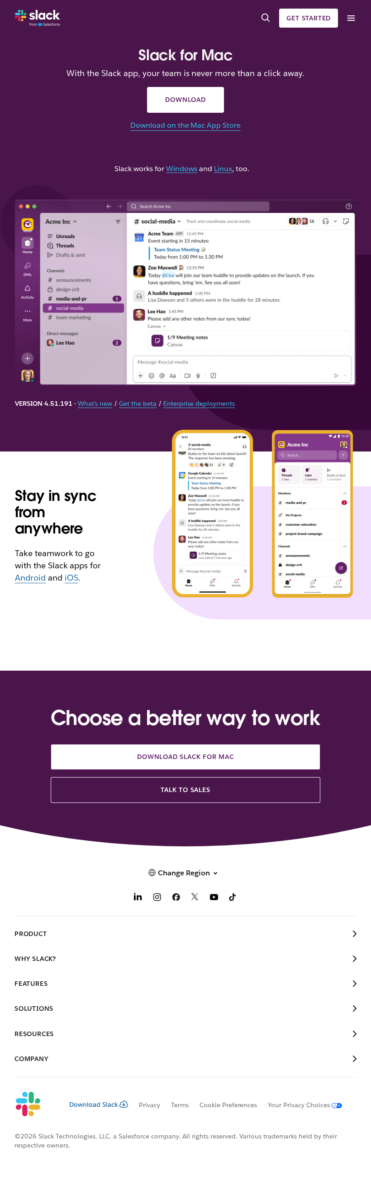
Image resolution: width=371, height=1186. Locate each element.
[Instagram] (157, 898)
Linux (223, 169)
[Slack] (37, 18)
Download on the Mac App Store (185, 125)
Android (30, 577)
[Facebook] (176, 898)
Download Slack (93, 1104)
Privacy (149, 1105)
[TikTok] (233, 898)
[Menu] (350, 18)
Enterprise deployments (199, 403)
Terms (180, 1105)
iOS (71, 577)
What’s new (95, 403)
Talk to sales (185, 790)
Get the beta (138, 403)
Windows (181, 169)
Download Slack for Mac (185, 757)
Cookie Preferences (228, 1105)
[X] (195, 898)
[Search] (265, 18)
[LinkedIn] (138, 898)
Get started (308, 18)
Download (185, 100)
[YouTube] (214, 898)
